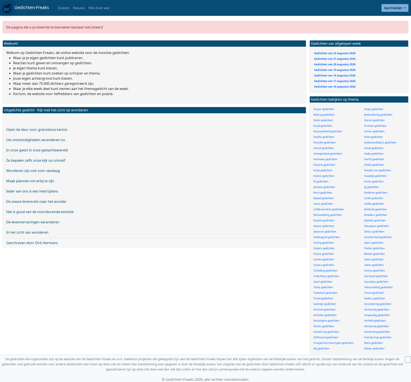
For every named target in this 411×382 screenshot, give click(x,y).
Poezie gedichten (323, 254)
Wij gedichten (321, 348)
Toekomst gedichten (325, 293)
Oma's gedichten (374, 231)
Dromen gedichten (375, 126)
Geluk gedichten (373, 148)
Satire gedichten (374, 259)
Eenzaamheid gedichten (327, 131)
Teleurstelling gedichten (378, 287)
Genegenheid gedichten (327, 153)
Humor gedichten (323, 176)
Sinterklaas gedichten (326, 276)
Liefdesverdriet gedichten (328, 209)
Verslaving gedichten (376, 326)
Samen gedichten (323, 259)
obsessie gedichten (324, 231)
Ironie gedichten (374, 181)
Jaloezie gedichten (324, 187)
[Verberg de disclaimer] (408, 359)
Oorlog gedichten (323, 243)
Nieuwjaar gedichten (376, 226)
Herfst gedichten (374, 159)
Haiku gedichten (373, 153)
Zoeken (63, 8)
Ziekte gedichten (374, 165)
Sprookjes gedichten (376, 282)
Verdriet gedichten (324, 309)
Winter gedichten (374, 348)
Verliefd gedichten (375, 320)
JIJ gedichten (371, 187)
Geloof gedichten (323, 148)
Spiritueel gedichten (376, 276)
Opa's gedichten (373, 243)
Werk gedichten (373, 343)
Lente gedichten (373, 198)
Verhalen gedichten (325, 315)
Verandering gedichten (377, 304)
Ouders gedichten (324, 248)
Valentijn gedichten (324, 304)
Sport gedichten (322, 282)
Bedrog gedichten (324, 114)
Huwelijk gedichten (375, 176)
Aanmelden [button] (393, 8)
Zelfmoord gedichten (325, 337)
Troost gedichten (374, 293)
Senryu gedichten (374, 270)
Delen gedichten (323, 120)
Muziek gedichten (323, 220)
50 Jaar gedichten (323, 109)
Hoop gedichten (322, 170)
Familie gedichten (323, 137)
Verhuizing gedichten (376, 309)
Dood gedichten (322, 126)
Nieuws (79, 8)
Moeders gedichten (375, 215)
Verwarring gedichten (326, 332)
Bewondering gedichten (378, 114)
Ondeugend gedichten (326, 237)
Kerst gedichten (322, 192)
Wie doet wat (99, 8)
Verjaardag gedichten (377, 315)
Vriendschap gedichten (377, 337)
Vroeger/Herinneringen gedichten (333, 343)
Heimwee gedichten (325, 159)
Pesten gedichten (374, 248)
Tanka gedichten (323, 287)
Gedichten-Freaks (30, 7)
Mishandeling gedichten (327, 215)
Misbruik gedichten (375, 209)
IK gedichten (320, 181)
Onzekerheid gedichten (378, 237)
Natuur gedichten (323, 226)
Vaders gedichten (374, 298)
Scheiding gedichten (325, 270)
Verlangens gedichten (326, 320)
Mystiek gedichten (375, 220)
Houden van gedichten (377, 170)
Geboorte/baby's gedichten (380, 142)
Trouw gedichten (323, 298)
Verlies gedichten (323, 326)
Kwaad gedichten (323, 198)
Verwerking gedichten (377, 332)
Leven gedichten (323, 204)
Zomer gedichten (374, 131)
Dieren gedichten (374, 120)
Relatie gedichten (374, 254)
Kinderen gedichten (375, 192)
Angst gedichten (373, 109)
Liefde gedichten (374, 204)
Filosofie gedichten (324, 142)
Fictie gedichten (373, 137)
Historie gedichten (324, 165)
